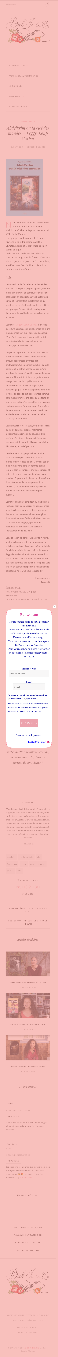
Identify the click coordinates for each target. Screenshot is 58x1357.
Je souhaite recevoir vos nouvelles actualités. (27, 695)
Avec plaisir (15, 698)
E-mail (29, 681)
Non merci (31, 698)
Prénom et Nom (29, 668)
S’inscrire (29, 722)
